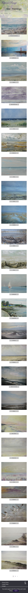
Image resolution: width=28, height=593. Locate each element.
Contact (4, 586)
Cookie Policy (5, 584)
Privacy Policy (5, 582)
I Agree (16, 590)
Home (2, 13)
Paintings (6, 13)
